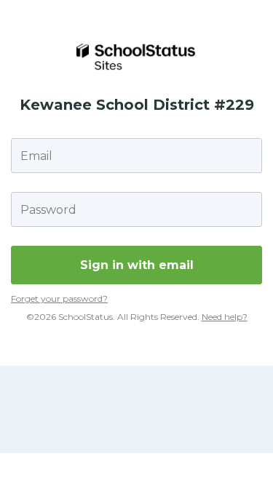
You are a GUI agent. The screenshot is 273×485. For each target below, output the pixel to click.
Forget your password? (59, 298)
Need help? (225, 316)
